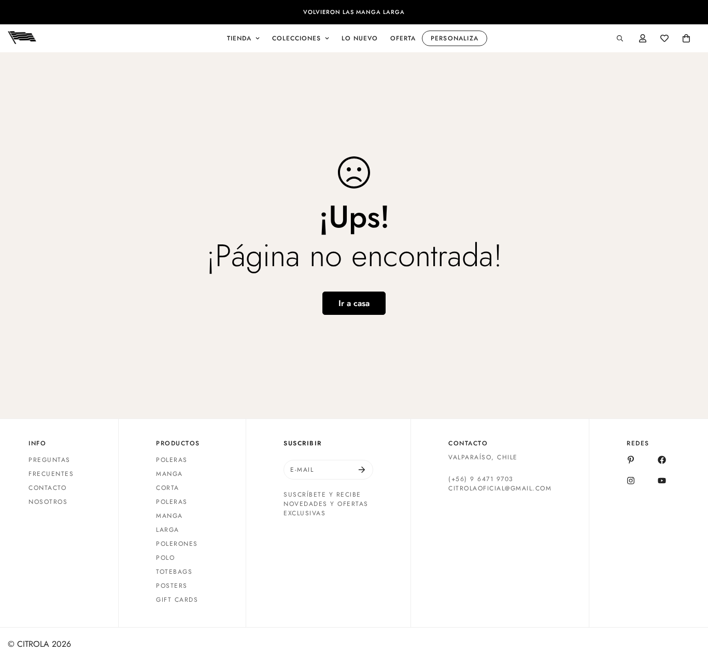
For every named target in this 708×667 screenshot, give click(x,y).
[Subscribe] (361, 470)
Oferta (403, 38)
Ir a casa (354, 303)
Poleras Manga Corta (172, 473)
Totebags (174, 571)
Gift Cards (177, 599)
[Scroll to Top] (688, 610)
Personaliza (454, 38)
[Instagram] (631, 480)
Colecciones (296, 38)
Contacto (47, 487)
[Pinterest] (631, 460)
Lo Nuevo (360, 38)
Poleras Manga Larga (172, 515)
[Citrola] (22, 38)
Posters (172, 585)
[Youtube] (662, 480)
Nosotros (48, 501)
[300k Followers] (662, 460)
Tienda (239, 38)
